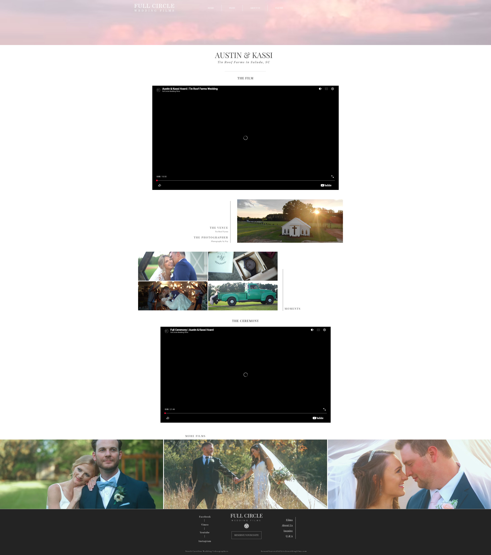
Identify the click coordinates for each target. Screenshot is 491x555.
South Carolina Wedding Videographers (207, 551)
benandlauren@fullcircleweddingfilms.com (284, 551)
